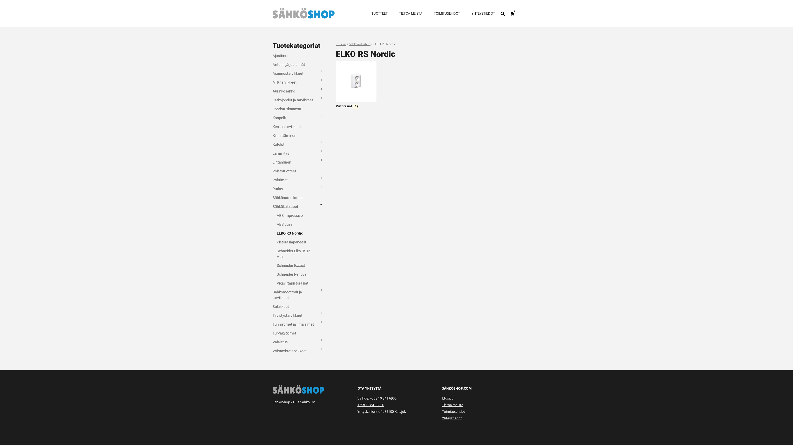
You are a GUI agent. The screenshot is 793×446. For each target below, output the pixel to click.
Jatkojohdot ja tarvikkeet (293, 100)
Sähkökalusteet (285, 206)
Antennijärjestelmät (289, 64)
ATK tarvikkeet (285, 82)
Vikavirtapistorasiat (292, 283)
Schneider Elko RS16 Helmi (293, 254)
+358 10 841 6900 (383, 398)
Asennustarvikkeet (288, 73)
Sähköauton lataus (288, 198)
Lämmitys (281, 153)
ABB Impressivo (290, 215)
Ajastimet (280, 55)
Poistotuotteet (284, 171)
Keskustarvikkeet (287, 127)
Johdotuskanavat (287, 109)
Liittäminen (282, 162)
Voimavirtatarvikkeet (290, 351)
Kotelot (278, 144)
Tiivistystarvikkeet (287, 315)
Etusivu (341, 44)
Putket (278, 189)
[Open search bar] (503, 13)
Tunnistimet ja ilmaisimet (293, 324)
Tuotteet (380, 13)
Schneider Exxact (291, 265)
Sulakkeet (281, 306)
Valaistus (280, 342)
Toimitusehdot (447, 13)
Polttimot (280, 180)
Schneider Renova (291, 274)
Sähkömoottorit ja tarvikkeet (287, 295)
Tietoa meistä (410, 13)
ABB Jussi (285, 224)
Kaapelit (279, 118)
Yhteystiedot (483, 13)
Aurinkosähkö (284, 91)
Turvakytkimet (284, 333)
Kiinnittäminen (284, 135)
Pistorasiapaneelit (291, 242)
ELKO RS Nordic (290, 233)
